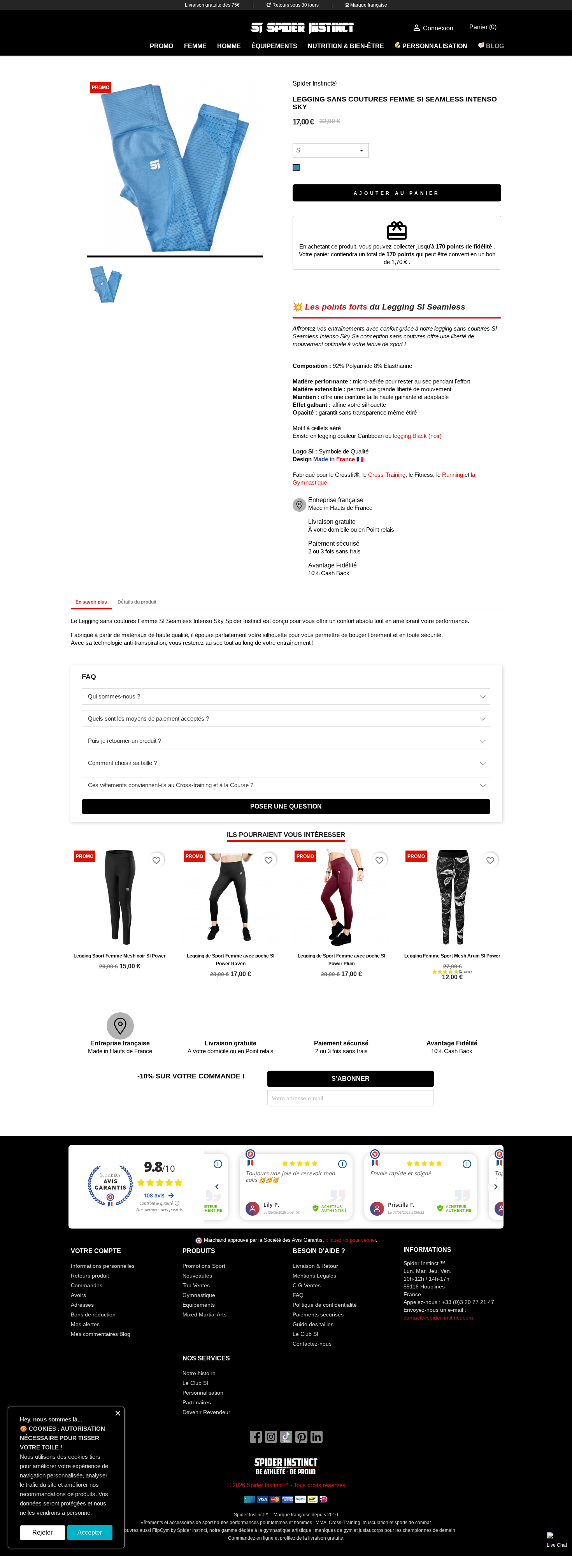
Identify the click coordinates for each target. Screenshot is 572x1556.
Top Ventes (196, 1285)
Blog (494, 46)
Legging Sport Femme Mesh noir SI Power (120, 956)
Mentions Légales (314, 1275)
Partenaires (196, 1402)
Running (452, 474)
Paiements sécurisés (318, 1314)
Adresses (82, 1305)
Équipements (274, 46)
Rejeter (42, 1532)
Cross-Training (386, 474)
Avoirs (78, 1295)
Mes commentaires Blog (100, 1334)
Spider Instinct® (315, 83)
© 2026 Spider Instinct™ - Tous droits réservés (286, 1485)
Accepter (89, 1532)
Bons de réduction (93, 1314)
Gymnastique (198, 1295)
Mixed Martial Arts (204, 1314)
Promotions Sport (203, 1266)
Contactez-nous (312, 1344)
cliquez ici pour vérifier (351, 1240)
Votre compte (96, 1251)
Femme (195, 46)
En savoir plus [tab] (91, 602)
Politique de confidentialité (325, 1305)
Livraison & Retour (315, 1266)
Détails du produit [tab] (137, 602)
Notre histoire (199, 1373)
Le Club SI (305, 1334)
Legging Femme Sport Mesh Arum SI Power (452, 956)
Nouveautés (197, 1275)
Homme (229, 46)
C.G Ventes (307, 1285)
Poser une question (286, 806)
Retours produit (90, 1275)
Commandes (86, 1285)
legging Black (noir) (417, 435)
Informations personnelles (103, 1266)
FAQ (298, 1295)
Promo (161, 46)
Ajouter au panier (397, 193)
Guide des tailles (313, 1324)
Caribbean (371, 435)
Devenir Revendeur (206, 1412)
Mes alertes (85, 1324)
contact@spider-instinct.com (438, 1317)
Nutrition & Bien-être (346, 46)
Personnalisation (434, 46)
